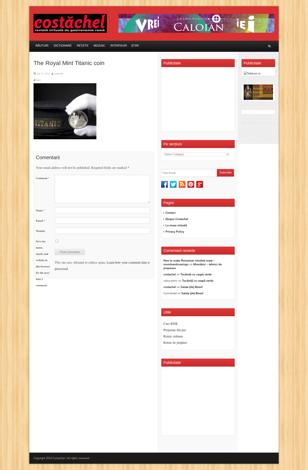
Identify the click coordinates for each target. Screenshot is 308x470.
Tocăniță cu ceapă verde (196, 274)
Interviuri (118, 45)
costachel (58, 73)
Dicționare (63, 45)
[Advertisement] (198, 100)
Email (40, 221)
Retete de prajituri (175, 342)
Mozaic (99, 45)
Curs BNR (170, 323)
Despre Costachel (177, 219)
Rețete (82, 45)
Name (40, 210)
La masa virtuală (176, 225)
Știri (135, 45)
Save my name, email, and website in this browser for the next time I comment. (43, 263)
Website (40, 231)
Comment (42, 178)
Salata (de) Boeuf (191, 287)
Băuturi (42, 45)
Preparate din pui (174, 330)
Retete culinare (173, 336)
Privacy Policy (175, 231)
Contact (170, 212)
